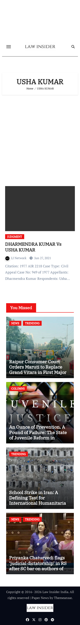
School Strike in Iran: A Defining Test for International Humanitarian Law (39, 500)
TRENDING (32, 323)
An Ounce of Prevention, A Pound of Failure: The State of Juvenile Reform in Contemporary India (38, 435)
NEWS (15, 323)
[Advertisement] (40, 139)
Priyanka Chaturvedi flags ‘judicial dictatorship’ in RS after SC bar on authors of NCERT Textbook (38, 566)
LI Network (19, 258)
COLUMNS (18, 388)
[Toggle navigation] (8, 46)
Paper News (40, 598)
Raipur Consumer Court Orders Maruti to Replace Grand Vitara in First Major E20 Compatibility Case (37, 369)
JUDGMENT (14, 236)
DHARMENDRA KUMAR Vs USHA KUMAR (33, 247)
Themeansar (63, 598)
